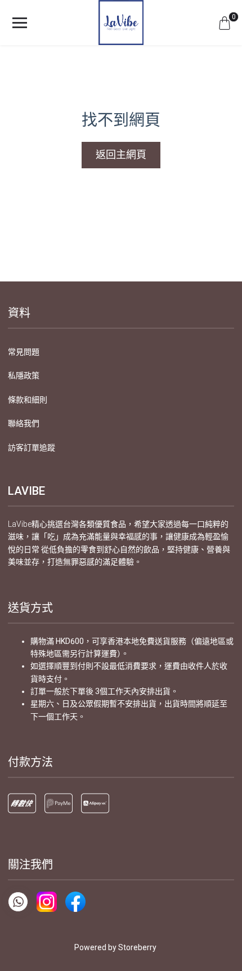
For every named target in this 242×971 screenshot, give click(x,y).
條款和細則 (27, 399)
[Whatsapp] (18, 902)
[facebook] (75, 902)
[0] (224, 22)
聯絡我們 (23, 423)
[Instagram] (47, 902)
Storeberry (137, 947)
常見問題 (23, 351)
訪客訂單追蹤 (31, 447)
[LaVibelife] (121, 22)
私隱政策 (23, 375)
